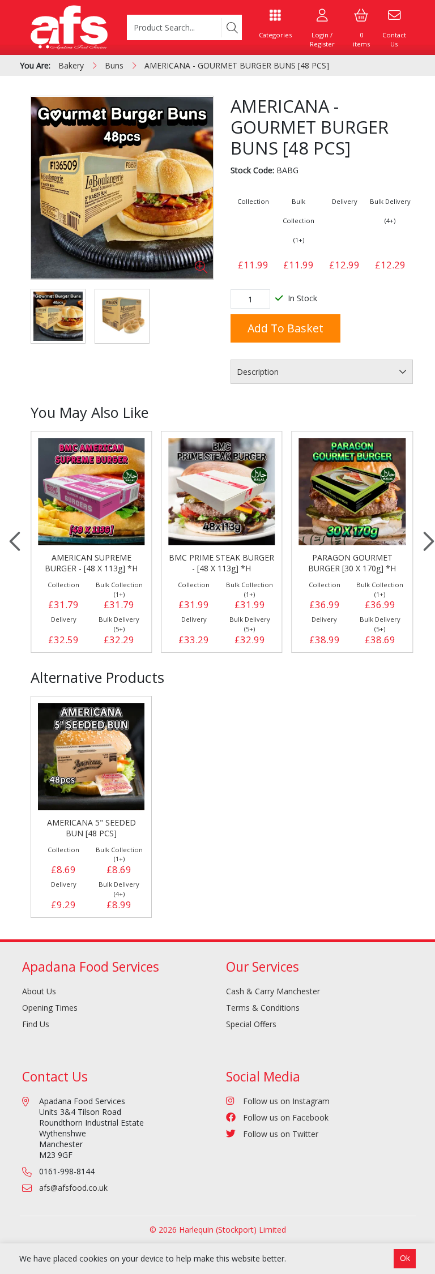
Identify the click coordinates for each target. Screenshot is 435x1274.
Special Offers (251, 1024)
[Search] (231, 27)
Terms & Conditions (263, 1007)
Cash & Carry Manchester (273, 991)
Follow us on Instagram (286, 1101)
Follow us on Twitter (280, 1133)
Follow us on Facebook (286, 1117)
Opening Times (50, 1007)
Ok (405, 1257)
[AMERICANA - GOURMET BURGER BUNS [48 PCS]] (122, 187)
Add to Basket (285, 328)
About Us (39, 991)
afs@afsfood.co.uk (73, 1187)
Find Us (35, 1024)
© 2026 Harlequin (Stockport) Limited (218, 1229)
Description (258, 371)
